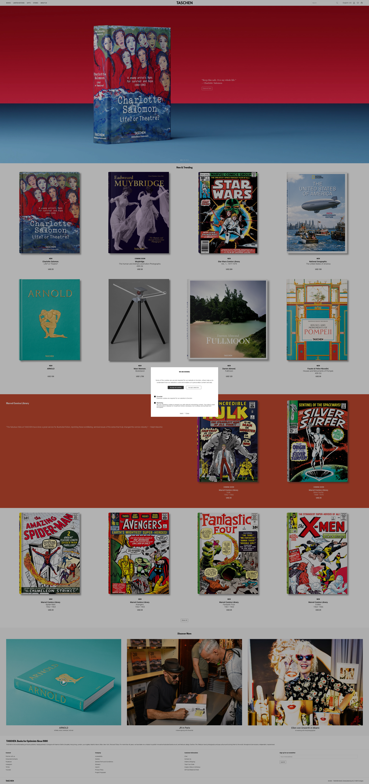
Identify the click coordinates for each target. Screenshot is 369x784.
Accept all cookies (175, 387)
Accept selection (193, 387)
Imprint (181, 413)
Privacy (187, 413)
